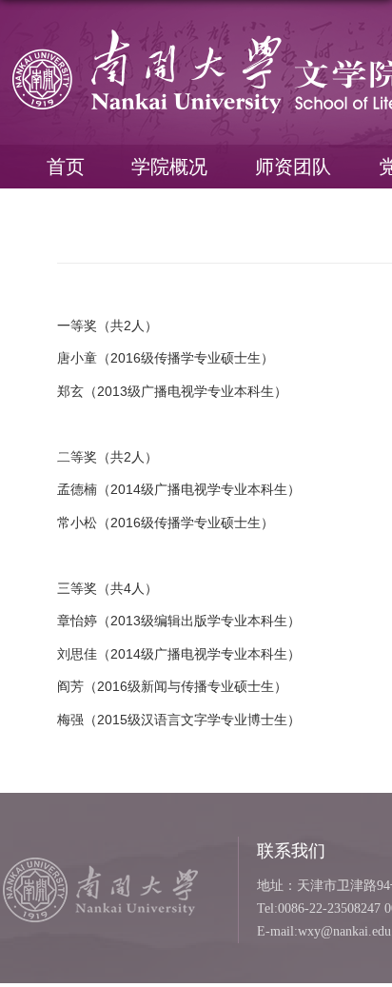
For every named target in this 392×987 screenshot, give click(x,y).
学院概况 (169, 166)
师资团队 (293, 166)
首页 (66, 166)
